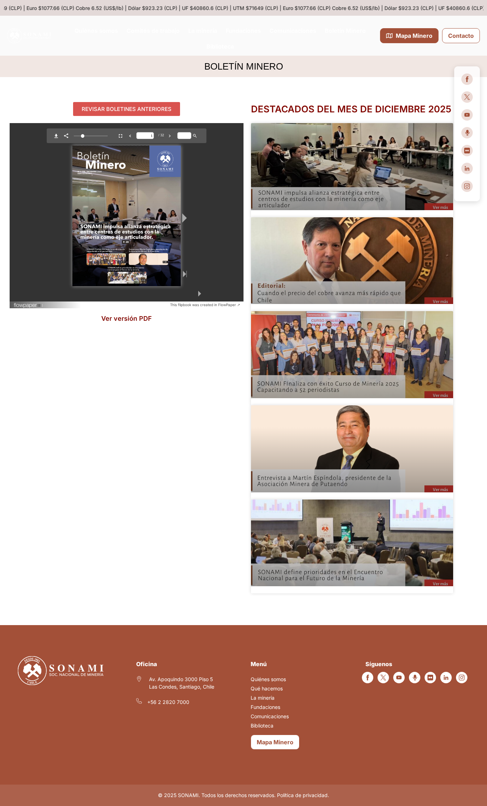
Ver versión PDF (126, 318)
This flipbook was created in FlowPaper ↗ (205, 305)
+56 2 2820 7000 (168, 702)
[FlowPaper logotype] (28, 306)
